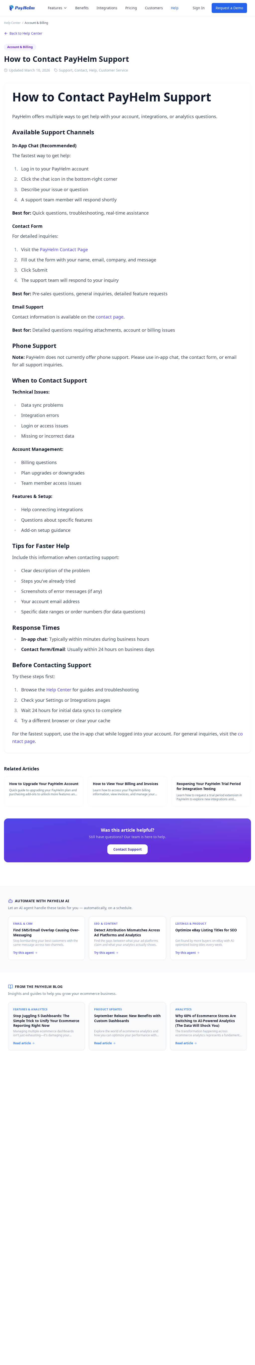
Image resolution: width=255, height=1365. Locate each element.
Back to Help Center (25, 33)
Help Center (12, 23)
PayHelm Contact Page (64, 249)
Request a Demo (229, 7)
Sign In (199, 7)
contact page (110, 317)
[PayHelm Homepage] (22, 8)
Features (55, 7)
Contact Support (127, 849)
